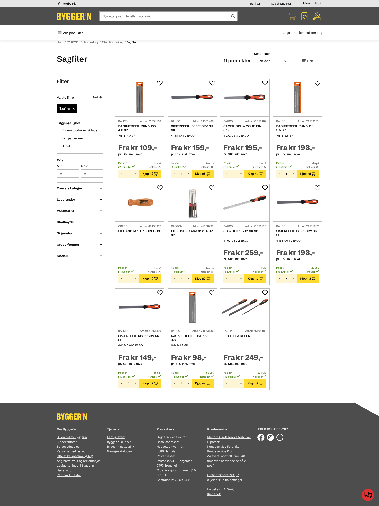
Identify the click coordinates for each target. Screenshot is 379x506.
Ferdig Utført (116, 437)
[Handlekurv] (292, 16)
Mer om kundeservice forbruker (229, 437)
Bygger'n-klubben (119, 442)
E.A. (224, 489)
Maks (85, 166)
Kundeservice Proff (220, 451)
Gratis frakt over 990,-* (223, 475)
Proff (318, 3)
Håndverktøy (90, 42)
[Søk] (233, 16)
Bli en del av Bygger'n (72, 437)
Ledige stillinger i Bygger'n (75, 465)
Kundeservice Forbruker (223, 446)
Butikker (255, 3)
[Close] (74, 108)
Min (59, 166)
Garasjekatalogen (119, 451)
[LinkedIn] (280, 437)
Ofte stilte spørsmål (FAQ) (75, 456)
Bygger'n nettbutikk (120, 446)
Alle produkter (73, 33)
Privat (306, 3)
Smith (231, 489)
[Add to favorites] (159, 83)
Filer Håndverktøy (112, 42)
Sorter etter (262, 54)
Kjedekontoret (67, 442)
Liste (310, 61)
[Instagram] (270, 437)
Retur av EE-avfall (69, 475)
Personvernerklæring (71, 451)
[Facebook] (261, 437)
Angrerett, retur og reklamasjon (79, 461)
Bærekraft (64, 470)
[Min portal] (317, 16)
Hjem (60, 42)
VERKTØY (73, 42)
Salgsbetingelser (281, 3)
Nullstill (98, 97)
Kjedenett (214, 494)
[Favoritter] (305, 16)
